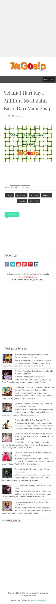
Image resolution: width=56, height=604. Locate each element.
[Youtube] (18, 264)
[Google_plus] (24, 264)
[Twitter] (12, 264)
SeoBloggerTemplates (38, 600)
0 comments (18, 116)
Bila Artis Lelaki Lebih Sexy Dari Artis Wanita (32, 420)
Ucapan (25, 187)
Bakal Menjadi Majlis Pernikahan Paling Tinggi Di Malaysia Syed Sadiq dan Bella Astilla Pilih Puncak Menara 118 (34, 436)
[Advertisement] (28, 28)
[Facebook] (7, 264)
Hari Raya (14, 187)
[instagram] (36, 264)
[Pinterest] (30, 264)
